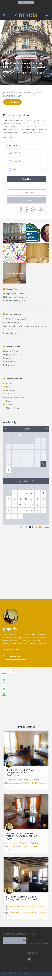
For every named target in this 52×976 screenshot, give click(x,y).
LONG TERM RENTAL (29, 783)
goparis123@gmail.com (39, 943)
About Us (6, 973)
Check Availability (12, 102)
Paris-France (8, 73)
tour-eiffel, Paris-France (18, 780)
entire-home (9, 93)
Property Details (13, 347)
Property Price (12, 289)
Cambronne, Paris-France (19, 843)
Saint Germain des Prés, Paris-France (24, 906)
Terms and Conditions (20, 973)
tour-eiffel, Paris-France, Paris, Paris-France (27, 326)
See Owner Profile (11, 649)
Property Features (14, 379)
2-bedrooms (24, 93)
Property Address (13, 314)
